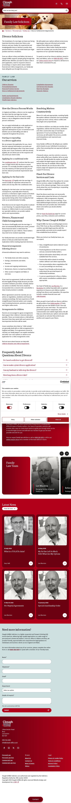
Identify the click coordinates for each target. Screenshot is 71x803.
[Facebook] (4, 748)
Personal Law (17, 31)
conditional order (10, 162)
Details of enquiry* (8, 695)
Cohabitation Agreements (45, 84)
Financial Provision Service (10, 89)
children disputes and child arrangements (15, 343)
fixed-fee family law (48, 214)
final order (8, 180)
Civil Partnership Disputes (45, 87)
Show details (62, 414)
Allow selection (35, 419)
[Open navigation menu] (56, 4)
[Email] (67, 4)
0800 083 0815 (58, 58)
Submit (6, 710)
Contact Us (28, 761)
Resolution (40, 288)
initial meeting (55, 303)
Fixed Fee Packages (43, 89)
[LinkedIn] (9, 748)
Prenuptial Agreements (9, 87)
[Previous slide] (62, 453)
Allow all (58, 419)
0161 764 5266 (6, 740)
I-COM (15, 782)
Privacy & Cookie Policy (55, 758)
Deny (12, 419)
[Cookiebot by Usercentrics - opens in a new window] (61, 382)
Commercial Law (7, 760)
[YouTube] (18, 748)
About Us (28, 758)
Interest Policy (52, 763)
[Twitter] (13, 748)
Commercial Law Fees (9, 763)
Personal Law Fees (8, 758)
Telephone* (5, 667)
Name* (4, 657)
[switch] (26, 407)
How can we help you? (10, 10)
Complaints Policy (54, 766)
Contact (35, 799)
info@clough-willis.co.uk (10, 742)
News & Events (29, 763)
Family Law (26, 31)
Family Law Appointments (10, 96)
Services (8, 31)
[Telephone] (62, 4)
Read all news (8, 508)
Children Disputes (8, 84)
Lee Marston (55, 286)
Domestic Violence (42, 91)
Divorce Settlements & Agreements (13, 91)
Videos (27, 766)
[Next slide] (67, 453)
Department (6, 686)
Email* (4, 676)
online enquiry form (45, 60)
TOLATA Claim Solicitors (9, 100)
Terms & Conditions (54, 761)
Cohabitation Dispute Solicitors (12, 98)
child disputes (41, 296)
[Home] (7, 3)
